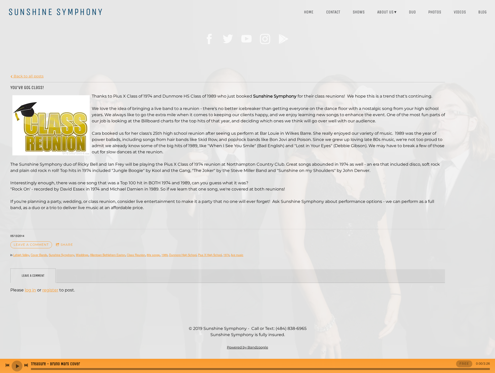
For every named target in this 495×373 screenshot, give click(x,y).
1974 (226, 255)
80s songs (153, 255)
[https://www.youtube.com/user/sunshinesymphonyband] (246, 39)
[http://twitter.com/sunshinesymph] (228, 39)
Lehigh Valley (21, 255)
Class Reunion (136, 255)
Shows (359, 12)
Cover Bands (39, 255)
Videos (460, 12)
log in (30, 290)
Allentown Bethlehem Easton (107, 255)
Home (309, 12)
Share (67, 245)
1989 (164, 255)
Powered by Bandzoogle (247, 347)
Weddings (82, 255)
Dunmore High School (182, 255)
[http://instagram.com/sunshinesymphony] (265, 39)
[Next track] (26, 365)
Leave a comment (31, 245)
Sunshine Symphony (61, 255)
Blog (482, 12)
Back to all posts (28, 76)
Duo (412, 12)
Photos (434, 12)
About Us (385, 12)
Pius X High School (210, 255)
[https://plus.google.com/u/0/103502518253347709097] (283, 39)
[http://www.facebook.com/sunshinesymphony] (209, 39)
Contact (333, 12)
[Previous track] (7, 365)
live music (237, 255)
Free (464, 364)
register (50, 290)
